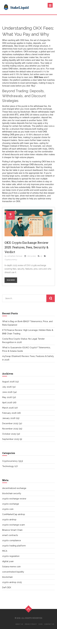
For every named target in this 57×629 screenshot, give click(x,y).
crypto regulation (10, 556)
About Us (19, 624)
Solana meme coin (11, 566)
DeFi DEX (6, 587)
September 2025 (12, 439)
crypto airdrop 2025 (12, 582)
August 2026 (10, 381)
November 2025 (12, 429)
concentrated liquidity (13, 572)
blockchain (7, 577)
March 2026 (10, 408)
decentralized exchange (14, 488)
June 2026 (9, 392)
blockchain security (11, 493)
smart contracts (10, 535)
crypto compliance (11, 540)
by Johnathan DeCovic (13, 256)
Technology (10, 466)
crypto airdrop (9, 519)
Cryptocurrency (11, 260)
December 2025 (12, 423)
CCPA (41, 624)
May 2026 (9, 397)
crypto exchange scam (13, 525)
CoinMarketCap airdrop (13, 514)
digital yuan (8, 561)
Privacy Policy (31, 624)
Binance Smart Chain (12, 530)
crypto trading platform (14, 546)
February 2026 (11, 413)
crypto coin (7, 509)
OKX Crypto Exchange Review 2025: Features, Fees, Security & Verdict (26, 247)
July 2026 (9, 387)
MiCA (4, 551)
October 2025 (11, 434)
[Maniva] (24, 7)
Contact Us (49, 624)
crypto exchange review (14, 498)
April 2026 (9, 402)
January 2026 (10, 418)
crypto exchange (10, 504)
